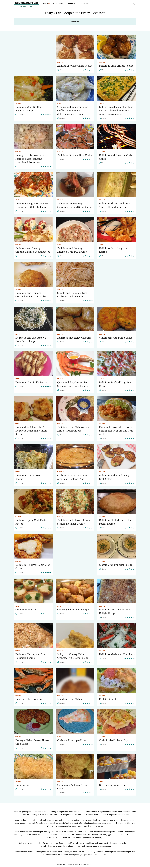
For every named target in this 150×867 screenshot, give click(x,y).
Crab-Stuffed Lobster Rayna (115, 740)
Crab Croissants (108, 699)
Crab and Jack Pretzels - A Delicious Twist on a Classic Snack (31, 430)
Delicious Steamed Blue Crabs (74, 155)
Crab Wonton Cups (26, 609)
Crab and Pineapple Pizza (71, 740)
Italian (60, 103)
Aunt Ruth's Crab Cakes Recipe (75, 65)
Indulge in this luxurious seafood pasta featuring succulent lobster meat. (29, 159)
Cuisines (71, 4)
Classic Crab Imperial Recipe (115, 565)
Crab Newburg (23, 785)
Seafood (60, 62)
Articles (84, 4)
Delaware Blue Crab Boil (29, 699)
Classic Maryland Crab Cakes (115, 337)
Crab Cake (75, 21)
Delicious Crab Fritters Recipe (116, 65)
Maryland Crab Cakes (69, 699)
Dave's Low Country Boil (113, 785)
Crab (17, 200)
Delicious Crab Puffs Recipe (31, 382)
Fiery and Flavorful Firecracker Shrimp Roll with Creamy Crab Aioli (116, 430)
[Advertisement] (33, 49)
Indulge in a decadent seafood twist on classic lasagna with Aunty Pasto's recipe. (116, 110)
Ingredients (58, 4)
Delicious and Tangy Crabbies (74, 337)
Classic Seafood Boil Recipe (73, 609)
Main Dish (60, 472)
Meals (45, 4)
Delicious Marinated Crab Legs (117, 654)
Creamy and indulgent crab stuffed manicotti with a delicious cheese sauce (72, 110)
